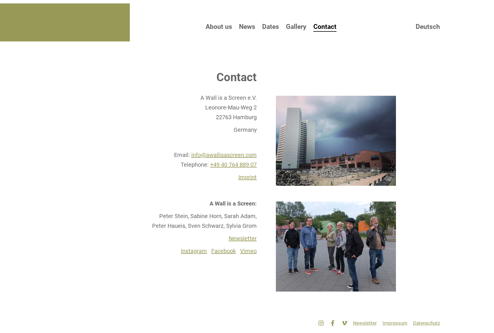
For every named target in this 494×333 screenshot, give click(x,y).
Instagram (194, 251)
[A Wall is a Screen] (110, 22)
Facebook (223, 251)
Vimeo (248, 251)
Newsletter (243, 238)
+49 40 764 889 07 (233, 164)
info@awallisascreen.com (224, 154)
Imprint (247, 177)
